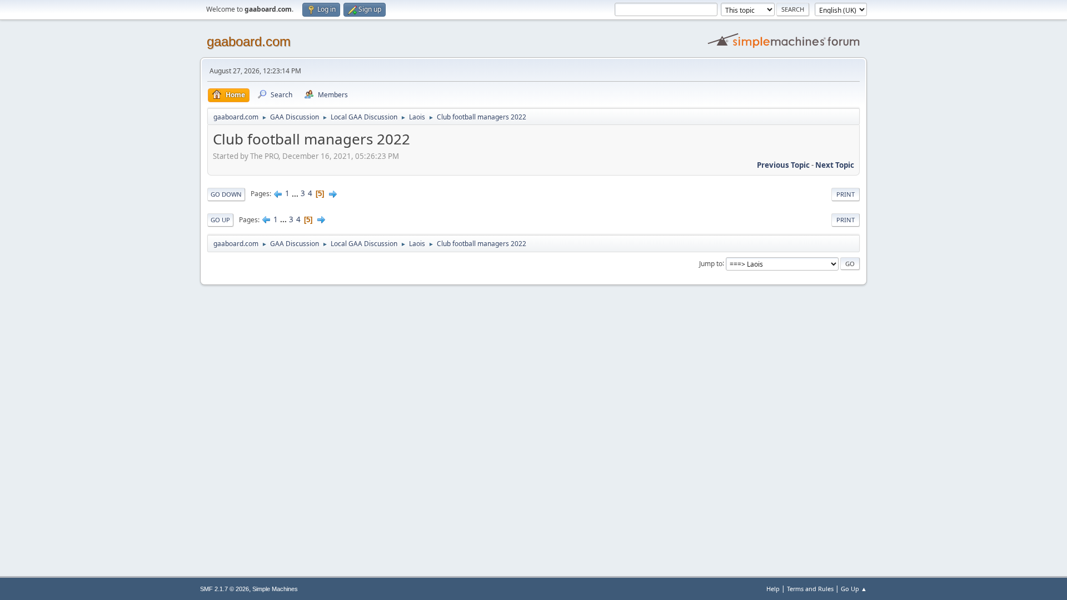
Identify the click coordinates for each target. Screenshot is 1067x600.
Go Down (226, 194)
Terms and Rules (810, 588)
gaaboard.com (249, 41)
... (296, 193)
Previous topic (783, 165)
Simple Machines (275, 589)
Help (773, 588)
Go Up (220, 220)
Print (845, 194)
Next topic (834, 165)
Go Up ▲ (854, 588)
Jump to (710, 263)
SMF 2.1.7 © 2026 (224, 589)
